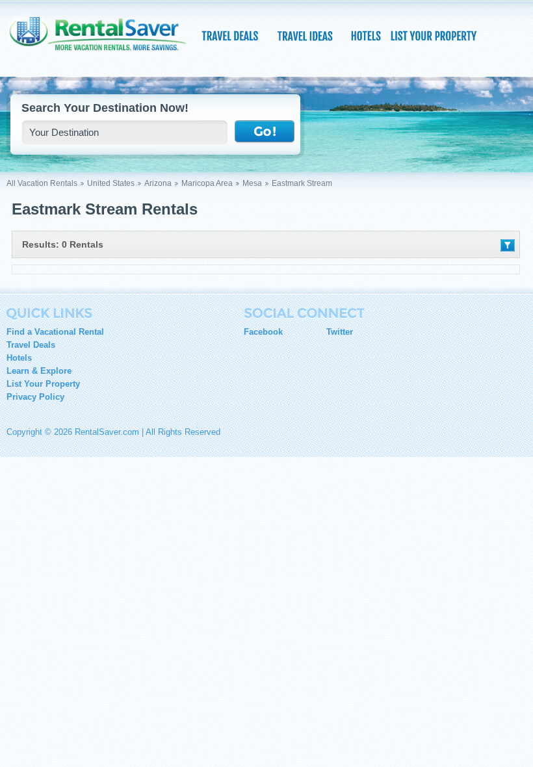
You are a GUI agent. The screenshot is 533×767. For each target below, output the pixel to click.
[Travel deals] (231, 36)
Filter (507, 245)
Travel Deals (30, 345)
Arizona (158, 183)
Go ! (264, 132)
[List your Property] (433, 36)
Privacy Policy (35, 397)
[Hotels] (367, 36)
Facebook (263, 332)
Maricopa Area (207, 183)
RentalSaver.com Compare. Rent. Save (104, 41)
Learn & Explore (39, 371)
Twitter (339, 332)
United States (111, 183)
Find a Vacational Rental (55, 332)
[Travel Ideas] (306, 36)
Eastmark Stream (302, 183)
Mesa (252, 183)
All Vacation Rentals (41, 183)
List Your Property (43, 384)
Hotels (19, 358)
